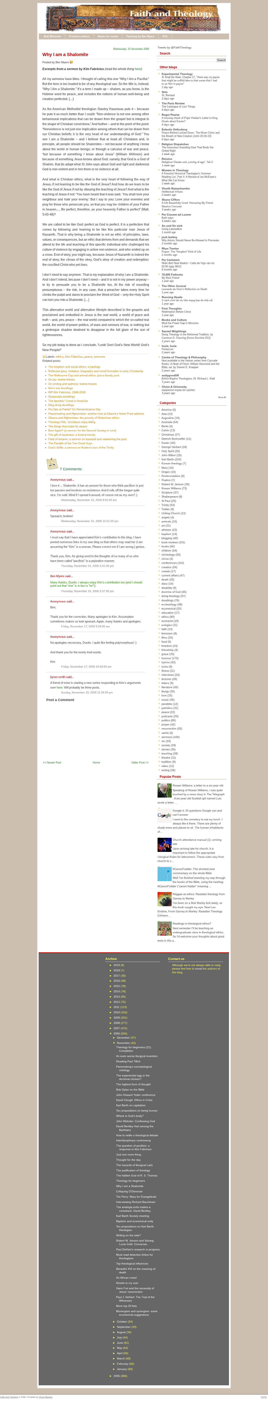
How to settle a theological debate (137, 1135)
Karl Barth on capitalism (131, 1105)
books (165, 546)
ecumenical (168, 608)
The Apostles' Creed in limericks (68, 400)
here (138, 69)
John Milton (169, 455)
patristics (167, 708)
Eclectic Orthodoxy (174, 129)
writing (165, 770)
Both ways (168, 217)
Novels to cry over (127, 1283)
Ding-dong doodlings (61, 405)
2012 (117, 1001)
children (166, 550)
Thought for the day (128, 1159)
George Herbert (171, 447)
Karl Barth (168, 459)
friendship (167, 649)
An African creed (126, 1277)
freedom (167, 645)
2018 (117, 970)
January (122, 1369)
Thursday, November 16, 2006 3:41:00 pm (87, 565)
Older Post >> (140, 762)
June (120, 1342)
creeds (166, 571)
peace (88, 356)
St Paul (166, 500)
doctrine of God (171, 591)
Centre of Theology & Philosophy (184, 357)
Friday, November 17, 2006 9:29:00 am (85, 626)
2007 (117, 1028)
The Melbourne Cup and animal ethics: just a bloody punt (83, 375)
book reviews (170, 542)
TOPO (264, 1397)
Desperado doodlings (61, 396)
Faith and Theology (9, 1397)
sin (163, 741)
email (198, 968)
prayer (165, 724)
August (121, 1332)
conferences (169, 562)
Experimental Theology (177, 74)
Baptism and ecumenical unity (134, 1221)
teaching (167, 753)
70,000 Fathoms (172, 274)
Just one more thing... (129, 1154)
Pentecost (167, 349)
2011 (117, 1007)
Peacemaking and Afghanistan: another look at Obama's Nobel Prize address (96, 413)
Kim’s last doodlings (60, 388)
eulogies (167, 625)
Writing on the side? (128, 1235)
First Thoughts (172, 308)
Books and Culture (174, 319)
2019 (117, 965)
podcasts (167, 716)
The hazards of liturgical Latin (134, 1165)
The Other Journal (174, 285)
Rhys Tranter (170, 248)
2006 (117, 1033)
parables (167, 703)
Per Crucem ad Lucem (176, 214)
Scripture (167, 492)
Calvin (165, 430)
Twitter (165, 509)
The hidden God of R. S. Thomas (136, 1175)
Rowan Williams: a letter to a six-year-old (198, 785)
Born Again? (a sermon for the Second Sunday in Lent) (82, 430)
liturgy (165, 691)
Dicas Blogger (45, 1397)
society (166, 745)
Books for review (108, 36)
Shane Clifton (171, 199)
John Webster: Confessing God (135, 1121)
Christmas (168, 434)
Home (96, 762)
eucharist (167, 620)
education (167, 612)
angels (165, 517)
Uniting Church (171, 513)
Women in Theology (175, 170)
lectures (166, 678)
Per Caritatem (171, 259)
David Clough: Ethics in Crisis (134, 1100)
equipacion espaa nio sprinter (178, 389)
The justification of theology (133, 1170)
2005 (117, 1375)
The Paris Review (173, 103)
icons (165, 666)
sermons (99, 356)
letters (165, 683)
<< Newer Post (52, 762)
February (123, 1363)
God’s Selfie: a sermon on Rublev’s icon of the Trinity (81, 447)
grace (165, 654)
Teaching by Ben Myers (140, 36)
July (120, 1337)
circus (165, 558)
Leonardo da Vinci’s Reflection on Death (184, 289)
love (164, 695)
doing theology (170, 596)
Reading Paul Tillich (128, 1061)
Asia (164, 413)
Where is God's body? (130, 1115)
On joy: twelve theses (61, 379)
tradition (166, 761)
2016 (117, 980)
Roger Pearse (171, 114)
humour (166, 658)
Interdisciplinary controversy (133, 1140)
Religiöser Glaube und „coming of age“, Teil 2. (187, 162)
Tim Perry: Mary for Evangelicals (136, 1196)
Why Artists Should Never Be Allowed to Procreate (190, 240)
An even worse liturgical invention (137, 1056)
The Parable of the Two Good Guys (70, 443)
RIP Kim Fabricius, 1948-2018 (67, 392)
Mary (165, 467)
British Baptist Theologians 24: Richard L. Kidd (188, 378)
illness (165, 670)
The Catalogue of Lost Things (178, 106)
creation (166, 567)
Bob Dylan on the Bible (130, 1089)
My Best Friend (170, 277)
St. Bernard (168, 95)
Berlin (165, 426)
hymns (165, 662)
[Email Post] (73, 62)
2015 (117, 986)
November (124, 1042)
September (124, 1326)
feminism (167, 633)
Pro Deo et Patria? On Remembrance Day (74, 409)
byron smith (57, 677)
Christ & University (174, 386)
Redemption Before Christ (176, 311)
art (163, 525)
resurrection (169, 728)
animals (166, 521)
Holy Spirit (168, 451)
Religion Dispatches (175, 144)
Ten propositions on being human (137, 1110)
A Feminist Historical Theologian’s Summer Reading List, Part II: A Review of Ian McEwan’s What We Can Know (189, 177)
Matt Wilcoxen (52, 36)
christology (168, 554)
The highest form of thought (133, 1084)
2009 (117, 1017)
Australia (167, 422)
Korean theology (172, 463)
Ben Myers (57, 576)
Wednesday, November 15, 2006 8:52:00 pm (89, 500)
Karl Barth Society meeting (132, 1215)
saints (165, 732)
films (164, 637)
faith (164, 629)
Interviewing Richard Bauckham (135, 1202)
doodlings (167, 600)
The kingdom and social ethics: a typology (74, 366)
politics (166, 720)
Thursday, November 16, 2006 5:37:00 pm (87, 591)
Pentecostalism (171, 476)
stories (165, 749)
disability (167, 587)
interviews (168, 674)
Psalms (166, 480)
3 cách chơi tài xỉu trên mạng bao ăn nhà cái (187, 300)
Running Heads (172, 297)
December (124, 1037)
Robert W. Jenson (172, 484)
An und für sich (172, 225)
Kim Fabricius (74, 356)
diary (164, 583)
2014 (117, 991)
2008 (117, 1022)
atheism (166, 529)
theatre (166, 757)
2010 (117, 1012)
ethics (60, 356)
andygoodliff (170, 375)
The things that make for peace (67, 426)
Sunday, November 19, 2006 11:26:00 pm (87, 692)
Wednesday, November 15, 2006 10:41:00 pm (89, 521)
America (166, 409)
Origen (166, 471)
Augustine (168, 417)
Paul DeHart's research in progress (138, 1249)
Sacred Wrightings (174, 331)
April (120, 1353)
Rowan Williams (171, 488)
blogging (167, 538)
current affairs (170, 575)
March (121, 1358)
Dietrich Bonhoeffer (173, 438)
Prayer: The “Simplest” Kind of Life (181, 251)
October (122, 1321)
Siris (165, 92)
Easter (165, 442)
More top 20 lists (126, 1305)
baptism (166, 534)
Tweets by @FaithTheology (174, 47)
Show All (222, 397)
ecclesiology (169, 604)
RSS (165, 36)
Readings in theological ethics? (192, 923)
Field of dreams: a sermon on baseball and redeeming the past (87, 439)
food (164, 641)
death (165, 579)
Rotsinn (167, 158)
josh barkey (169, 237)
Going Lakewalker (172, 228)
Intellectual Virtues (172, 191)
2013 (117, 996)
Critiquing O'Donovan (129, 1191)
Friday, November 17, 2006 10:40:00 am (86, 666)
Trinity (165, 505)
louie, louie (169, 346)
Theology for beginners (130, 1180)
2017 (117, 975)
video (165, 766)
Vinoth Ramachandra (176, 188)
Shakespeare (170, 496)
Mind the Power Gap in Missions (180, 323)
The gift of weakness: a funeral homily (71, 434)
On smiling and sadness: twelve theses (72, 383)
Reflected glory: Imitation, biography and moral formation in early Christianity (95, 371)
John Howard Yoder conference (135, 1094)
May (120, 1347)
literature (167, 687)
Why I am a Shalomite (65, 54)
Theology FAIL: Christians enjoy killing (71, 422)
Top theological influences (132, 1263)
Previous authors (79, 36)
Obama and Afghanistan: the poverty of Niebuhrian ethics (83, 417)
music (165, 699)
